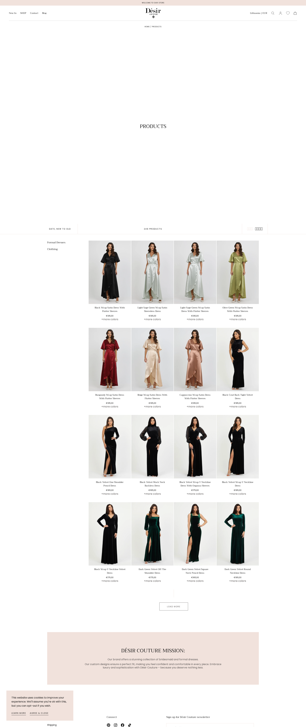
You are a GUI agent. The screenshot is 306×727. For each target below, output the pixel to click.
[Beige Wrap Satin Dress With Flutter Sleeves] (152, 359)
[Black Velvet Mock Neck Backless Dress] (152, 446)
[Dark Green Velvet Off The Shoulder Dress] (152, 534)
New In (12, 13)
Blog (44, 13)
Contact (34, 13)
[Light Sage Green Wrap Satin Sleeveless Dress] (152, 272)
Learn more (18, 713)
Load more (173, 606)
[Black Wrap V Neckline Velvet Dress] (110, 534)
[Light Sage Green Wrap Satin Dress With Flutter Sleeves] (195, 272)
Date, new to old (60, 229)
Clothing (52, 249)
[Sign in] (280, 13)
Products (157, 26)
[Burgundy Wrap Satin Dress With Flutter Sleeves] (110, 359)
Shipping (52, 725)
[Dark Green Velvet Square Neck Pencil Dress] (195, 534)
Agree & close (39, 713)
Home (147, 26)
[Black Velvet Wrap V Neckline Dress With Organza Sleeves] (195, 446)
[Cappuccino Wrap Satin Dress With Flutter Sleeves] (195, 359)
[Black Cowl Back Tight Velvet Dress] (238, 359)
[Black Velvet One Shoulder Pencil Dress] (110, 446)
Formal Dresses (56, 243)
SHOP (23, 13)
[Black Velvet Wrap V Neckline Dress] (238, 446)
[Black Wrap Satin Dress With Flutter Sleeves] (110, 272)
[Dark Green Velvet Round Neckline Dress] (238, 534)
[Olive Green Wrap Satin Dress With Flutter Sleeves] (238, 272)
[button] (258, 13)
